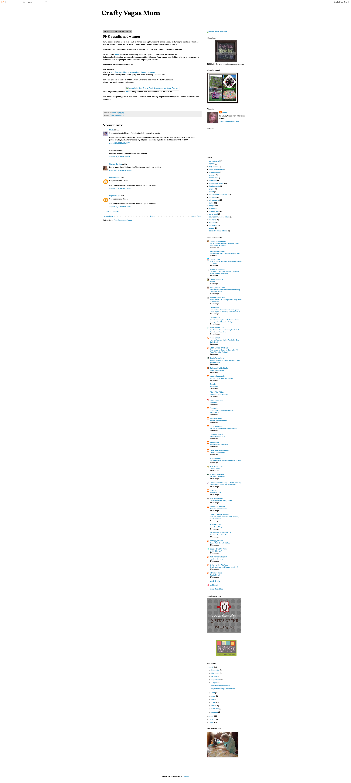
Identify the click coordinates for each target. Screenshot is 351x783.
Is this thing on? (216, 551)
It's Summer (214, 386)
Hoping (212, 281)
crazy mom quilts (216, 426)
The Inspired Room (217, 270)
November (215, 673)
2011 (212, 716)
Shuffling (213, 402)
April (213, 703)
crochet (212, 175)
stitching (212, 222)
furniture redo (214, 186)
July (213, 693)
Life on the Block (216, 280)
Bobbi (224, 112)
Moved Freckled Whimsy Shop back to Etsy (225, 460)
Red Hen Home (216, 418)
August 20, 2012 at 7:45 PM (119, 157)
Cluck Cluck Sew (216, 400)
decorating (213, 178)
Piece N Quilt (215, 338)
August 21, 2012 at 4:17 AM (120, 207)
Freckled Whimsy (216, 458)
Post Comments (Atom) (123, 220)
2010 (212, 719)
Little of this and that (217, 452)
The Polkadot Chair (217, 298)
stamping (212, 220)
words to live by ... (216, 559)
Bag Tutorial (213, 167)
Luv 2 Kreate (215, 581)
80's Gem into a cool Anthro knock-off (224, 567)
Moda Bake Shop (216, 589)
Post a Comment (113, 211)
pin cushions (214, 200)
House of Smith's (216, 434)
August (214, 683)
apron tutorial (214, 161)
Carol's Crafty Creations (219, 515)
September (215, 680)
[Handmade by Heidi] (226, 62)
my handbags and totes (218, 195)
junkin (211, 192)
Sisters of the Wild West (219, 565)
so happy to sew (216, 541)
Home (152, 216)
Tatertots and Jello (217, 328)
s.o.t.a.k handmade (217, 376)
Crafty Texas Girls (217, 358)
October (214, 676)
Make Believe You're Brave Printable (223, 485)
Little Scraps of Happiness (220, 450)
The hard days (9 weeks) (218, 535)
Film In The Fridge (217, 392)
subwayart (213, 225)
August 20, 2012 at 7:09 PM (119, 143)
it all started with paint (218, 557)
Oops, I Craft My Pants (218, 549)
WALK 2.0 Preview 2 (217, 370)
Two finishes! (215, 575)
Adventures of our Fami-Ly (220, 533)
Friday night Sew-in (117, 115)
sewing (212, 209)
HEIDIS (129, 92)
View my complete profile (229, 121)
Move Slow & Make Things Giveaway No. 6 (225, 253)
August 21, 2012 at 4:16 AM (120, 189)
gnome (211, 189)
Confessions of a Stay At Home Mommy (225, 483)
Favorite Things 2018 (217, 436)
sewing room (214, 211)
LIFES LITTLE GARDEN (219, 348)
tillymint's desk (216, 573)
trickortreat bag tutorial (218, 231)
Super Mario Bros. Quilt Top (220, 543)
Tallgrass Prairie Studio (219, 368)
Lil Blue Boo (214, 308)
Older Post (196, 216)
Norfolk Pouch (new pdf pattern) (221, 378)
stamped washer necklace (219, 217)
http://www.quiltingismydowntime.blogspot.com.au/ (133, 72)
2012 (212, 667)
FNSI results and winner (220, 686)
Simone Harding (115, 164)
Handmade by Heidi (217, 507)
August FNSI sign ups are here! (223, 689)
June (213, 696)
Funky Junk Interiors (218, 241)
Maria (111, 130)
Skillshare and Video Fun (219, 444)
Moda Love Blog (216, 527)
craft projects (214, 172)
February (215, 709)
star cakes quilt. (215, 492)
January (214, 712)
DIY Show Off (215, 318)
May (213, 699)
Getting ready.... (215, 468)
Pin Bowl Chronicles (217, 476)
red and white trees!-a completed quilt (223, 428)
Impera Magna (114, 178)
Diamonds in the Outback (219, 394)
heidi (117, 54)
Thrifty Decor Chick (217, 288)
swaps (211, 228)
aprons (212, 164)
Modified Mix (215, 442)
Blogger (186, 776)
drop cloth (213, 181)
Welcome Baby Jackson (218, 509)
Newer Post (108, 216)
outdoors (212, 197)
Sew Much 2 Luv (216, 467)
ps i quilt (213, 491)
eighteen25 (214, 585)
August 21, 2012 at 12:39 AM (120, 170)
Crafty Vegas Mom (130, 13)
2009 (212, 723)
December (215, 670)
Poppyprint (214, 408)
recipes (212, 206)
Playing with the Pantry (218, 420)
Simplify (213, 384)
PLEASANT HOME (217, 475)
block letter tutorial (216, 169)
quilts (211, 203)
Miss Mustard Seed (217, 251)
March (214, 706)
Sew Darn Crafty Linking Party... (221, 501)
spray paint (213, 214)
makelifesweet (215, 525)
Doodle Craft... (215, 259)
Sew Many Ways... (217, 499)
